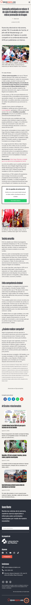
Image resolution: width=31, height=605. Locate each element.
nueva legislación (6, 110)
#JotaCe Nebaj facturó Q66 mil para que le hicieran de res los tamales (13, 426)
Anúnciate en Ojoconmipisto (15, 388)
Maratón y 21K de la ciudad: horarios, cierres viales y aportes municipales (14, 456)
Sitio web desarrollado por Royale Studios (21, 591)
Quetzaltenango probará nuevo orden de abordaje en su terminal (13, 486)
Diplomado (16, 18)
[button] (5, 399)
